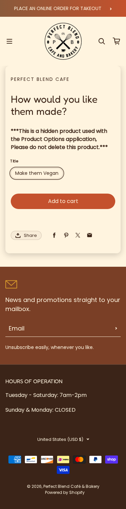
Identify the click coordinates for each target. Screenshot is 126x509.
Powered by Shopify (65, 492)
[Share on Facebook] (54, 235)
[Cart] (117, 41)
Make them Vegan (36, 173)
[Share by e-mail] (89, 235)
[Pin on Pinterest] (66, 235)
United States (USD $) (60, 439)
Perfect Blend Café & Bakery (71, 486)
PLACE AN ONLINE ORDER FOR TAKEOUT (57, 8)
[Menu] (9, 41)
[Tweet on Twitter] (78, 235)
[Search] (102, 41)
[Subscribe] (116, 328)
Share (30, 235)
